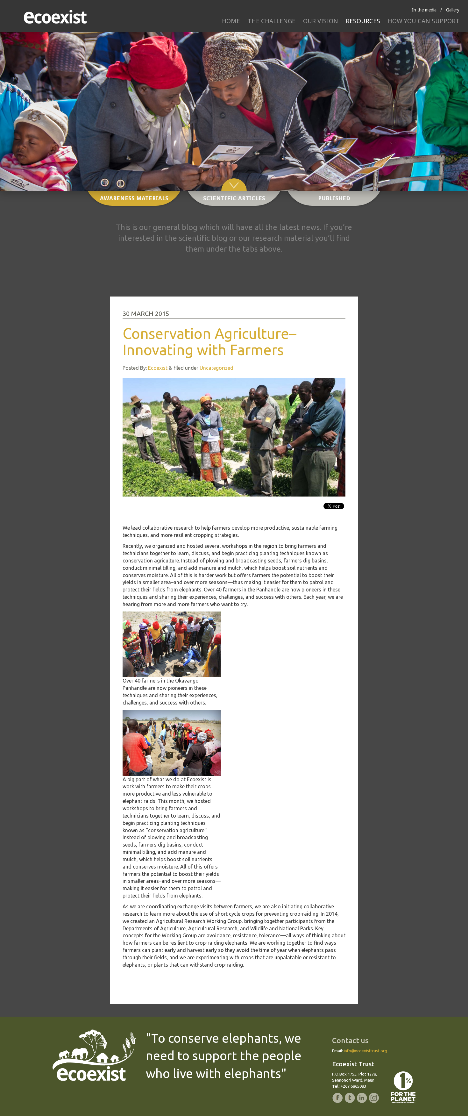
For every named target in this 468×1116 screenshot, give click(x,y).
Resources (363, 21)
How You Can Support (423, 21)
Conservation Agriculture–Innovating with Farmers (209, 341)
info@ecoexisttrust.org (365, 1050)
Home (231, 21)
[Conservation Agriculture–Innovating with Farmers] (234, 437)
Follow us (304, 507)
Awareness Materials (134, 198)
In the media (424, 9)
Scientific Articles (234, 198)
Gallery (452, 9)
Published (334, 198)
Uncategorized (216, 368)
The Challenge (271, 21)
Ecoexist (157, 368)
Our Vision (320, 21)
